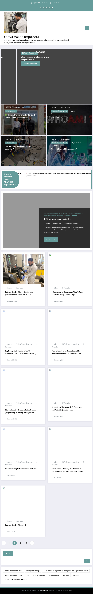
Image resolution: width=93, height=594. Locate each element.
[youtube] (52, 8)
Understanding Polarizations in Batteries (21, 469)
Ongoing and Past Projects (76, 213)
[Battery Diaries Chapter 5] (23, 503)
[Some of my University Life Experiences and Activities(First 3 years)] (69, 385)
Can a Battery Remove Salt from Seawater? (18, 147)
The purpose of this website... (59, 575)
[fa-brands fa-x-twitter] (44, 8)
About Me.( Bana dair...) (59, 111)
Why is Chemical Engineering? (64, 149)
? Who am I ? (56, 117)
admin (8, 108)
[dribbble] (46, 8)
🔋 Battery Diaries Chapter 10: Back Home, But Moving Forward (20, 116)
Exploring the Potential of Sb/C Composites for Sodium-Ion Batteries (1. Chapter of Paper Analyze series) (21, 352)
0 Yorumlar (66, 288)
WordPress (44, 590)
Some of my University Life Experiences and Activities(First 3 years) (67, 408)
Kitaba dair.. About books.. (13, 575)
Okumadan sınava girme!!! (36, 575)
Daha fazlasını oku (14, 63)
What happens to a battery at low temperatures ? (19, 58)
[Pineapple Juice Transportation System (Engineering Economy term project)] (23, 385)
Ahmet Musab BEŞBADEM (21, 37)
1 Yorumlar (19, 521)
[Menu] (87, 28)
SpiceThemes (68, 590)
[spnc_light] (81, 28)
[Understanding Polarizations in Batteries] (23, 444)
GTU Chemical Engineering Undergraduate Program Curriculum (66, 571)
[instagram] (49, 8)
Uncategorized (10, 111)
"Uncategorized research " (51, 213)
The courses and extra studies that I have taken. (57, 215)
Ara (8, 553)
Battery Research (63, 213)
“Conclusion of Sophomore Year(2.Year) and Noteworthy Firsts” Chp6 (67, 293)
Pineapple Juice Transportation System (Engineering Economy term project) (20, 411)
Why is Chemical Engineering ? (16, 579)
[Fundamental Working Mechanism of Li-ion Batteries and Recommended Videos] (69, 444)
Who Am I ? (77, 575)
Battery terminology (33, 571)
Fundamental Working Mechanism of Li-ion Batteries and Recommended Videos (68, 470)
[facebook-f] (41, 8)
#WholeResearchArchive (71, 223)
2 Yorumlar (19, 288)
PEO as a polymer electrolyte (57, 219)
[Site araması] (77, 28)
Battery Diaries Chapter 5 (15, 525)
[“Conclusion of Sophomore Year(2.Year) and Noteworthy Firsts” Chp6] (69, 270)
